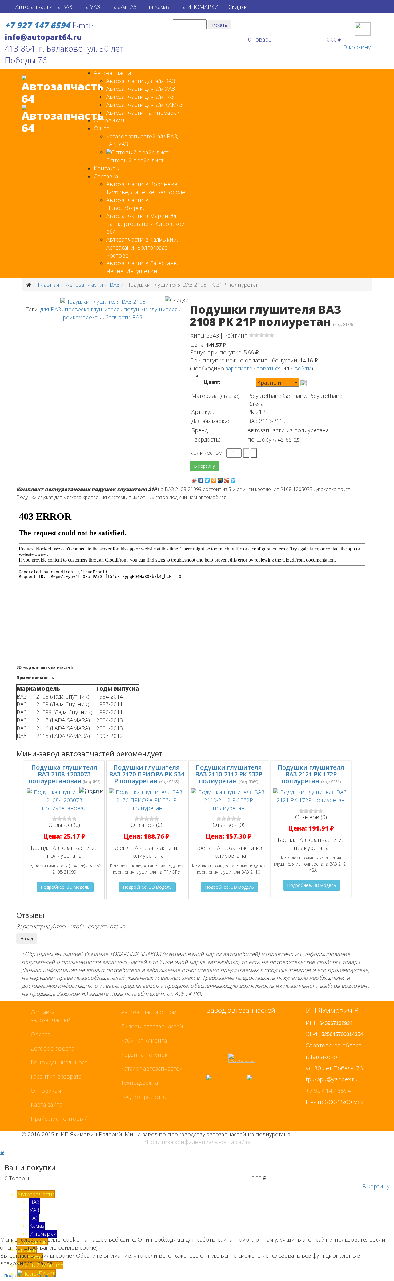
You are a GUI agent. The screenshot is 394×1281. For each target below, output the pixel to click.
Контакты (107, 168)
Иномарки (43, 1233)
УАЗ (34, 1210)
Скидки (237, 6)
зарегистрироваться (253, 368)
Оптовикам (109, 120)
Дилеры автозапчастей (152, 1026)
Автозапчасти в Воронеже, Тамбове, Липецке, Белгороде (145, 188)
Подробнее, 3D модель (65, 887)
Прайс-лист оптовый (59, 1118)
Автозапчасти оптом (148, 1012)
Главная (48, 284)
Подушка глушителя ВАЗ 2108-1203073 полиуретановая (62, 774)
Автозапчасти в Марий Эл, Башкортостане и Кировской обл (145, 223)
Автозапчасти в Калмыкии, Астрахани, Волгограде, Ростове (142, 247)
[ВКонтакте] (201, 478)
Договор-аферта (52, 1048)
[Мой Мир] (220, 478)
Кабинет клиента (144, 1040)
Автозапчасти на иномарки (143, 112)
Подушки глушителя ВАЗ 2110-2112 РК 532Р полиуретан (228, 774)
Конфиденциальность (61, 1062)
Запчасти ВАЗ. (124, 317)
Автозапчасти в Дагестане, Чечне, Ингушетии (142, 267)
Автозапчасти (112, 73)
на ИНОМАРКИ (199, 6)
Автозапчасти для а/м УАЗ (140, 88)
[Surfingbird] (233, 478)
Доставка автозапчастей (50, 1016)
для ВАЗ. (51, 309)
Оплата (40, 1034)
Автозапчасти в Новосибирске (127, 204)
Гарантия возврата (56, 1076)
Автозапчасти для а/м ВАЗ (140, 81)
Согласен (47, 1276)
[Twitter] (207, 478)
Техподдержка (139, 1082)
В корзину (357, 47)
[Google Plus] (226, 478)
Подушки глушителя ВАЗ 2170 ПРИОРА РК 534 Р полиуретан (146, 774)
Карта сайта (46, 1104)
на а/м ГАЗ (123, 6)
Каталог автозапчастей (152, 1068)
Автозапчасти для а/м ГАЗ (140, 96)
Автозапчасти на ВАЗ (43, 6)
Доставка (106, 176)
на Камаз (158, 6)
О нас (101, 128)
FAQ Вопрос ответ (145, 1096)
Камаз (37, 1225)
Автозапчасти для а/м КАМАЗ (144, 104)
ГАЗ (34, 1218)
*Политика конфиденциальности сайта (197, 1142)
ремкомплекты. (83, 317)
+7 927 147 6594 (328, 1090)
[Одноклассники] (214, 478)
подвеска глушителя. (93, 309)
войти (303, 368)
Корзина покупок (144, 1054)
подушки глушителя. (151, 309)
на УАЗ (91, 6)
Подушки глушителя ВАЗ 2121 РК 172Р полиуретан (311, 774)
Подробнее (16, 1276)
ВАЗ (115, 284)
